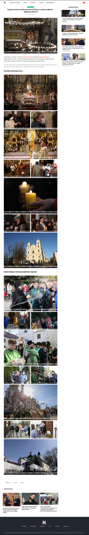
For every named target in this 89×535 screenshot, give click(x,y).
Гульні (25, 2)
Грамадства (30, 7)
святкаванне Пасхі (26, 57)
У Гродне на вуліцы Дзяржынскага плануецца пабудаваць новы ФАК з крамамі (72, 34)
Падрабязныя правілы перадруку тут (77, 532)
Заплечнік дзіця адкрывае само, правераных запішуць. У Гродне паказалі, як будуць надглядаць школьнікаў (72, 63)
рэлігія (15, 482)
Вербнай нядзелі (43, 57)
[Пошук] (80, 2)
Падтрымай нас (50, 2)
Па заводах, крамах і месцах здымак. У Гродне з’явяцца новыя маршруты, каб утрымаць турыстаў (73, 20)
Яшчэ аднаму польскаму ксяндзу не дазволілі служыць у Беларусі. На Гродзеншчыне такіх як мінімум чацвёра (73, 48)
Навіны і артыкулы (15, 2)
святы (22, 482)
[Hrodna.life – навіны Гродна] (5, 3)
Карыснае (33, 2)
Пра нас (42, 2)
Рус (84, 2)
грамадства (8, 482)
